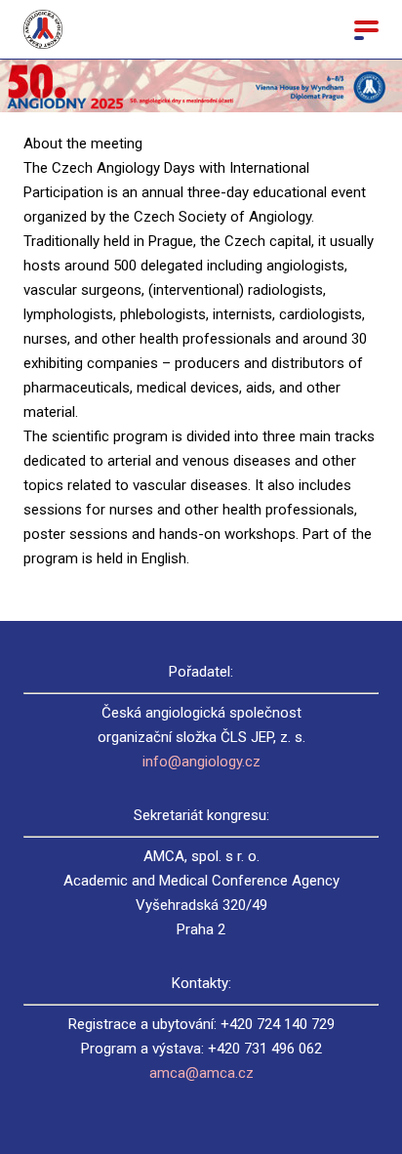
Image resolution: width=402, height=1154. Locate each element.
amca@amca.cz (201, 1073)
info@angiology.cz (201, 761)
